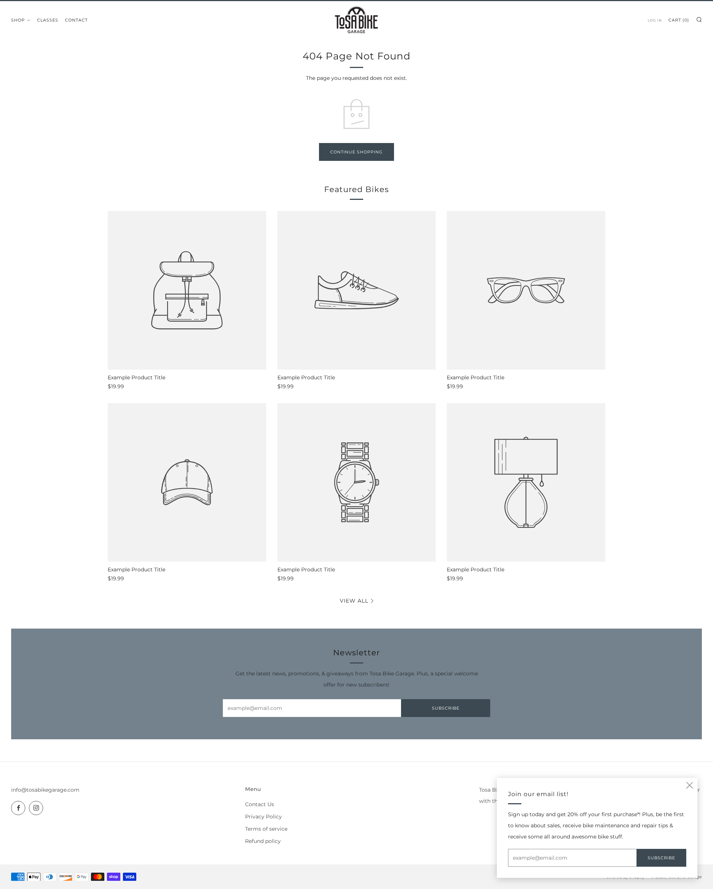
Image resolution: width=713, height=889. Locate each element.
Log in (655, 20)
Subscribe (445, 708)
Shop (18, 20)
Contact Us (259, 804)
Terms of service (266, 828)
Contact (76, 20)
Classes (47, 20)
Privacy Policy (263, 816)
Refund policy (263, 841)
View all (354, 600)
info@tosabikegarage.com (45, 789)
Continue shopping (356, 152)
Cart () (678, 20)
